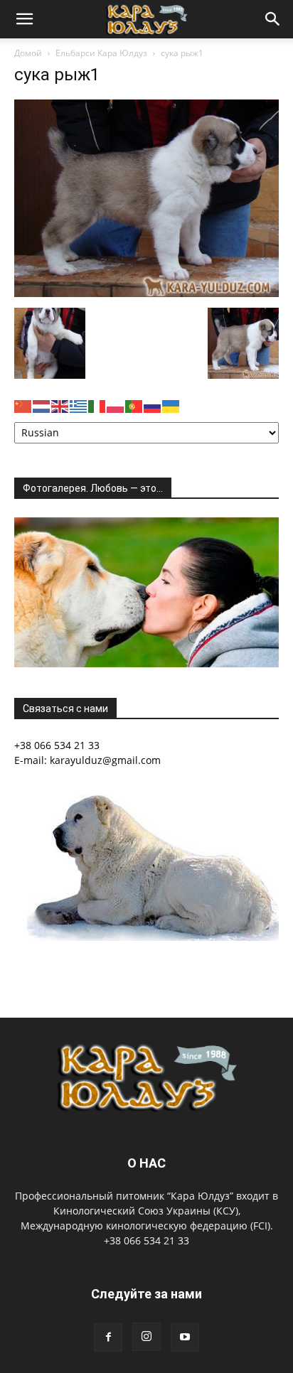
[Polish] (116, 404)
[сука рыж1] (146, 293)
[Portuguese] (134, 404)
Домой (28, 53)
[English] (60, 404)
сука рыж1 (57, 75)
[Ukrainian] (171, 404)
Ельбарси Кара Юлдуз (101, 53)
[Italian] (97, 404)
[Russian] (153, 404)
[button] (24, 19)
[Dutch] (42, 404)
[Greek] (79, 404)
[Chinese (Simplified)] (23, 404)
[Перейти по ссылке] (108, 1337)
